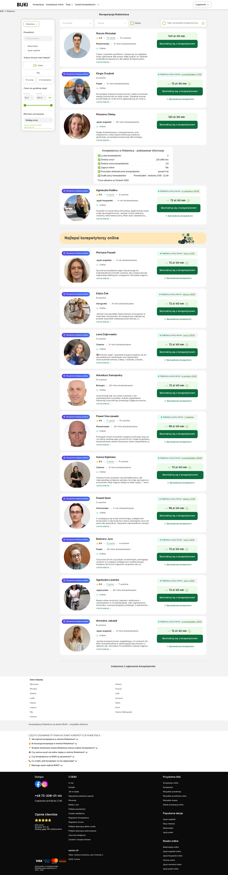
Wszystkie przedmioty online (175, 796)
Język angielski (34, 50)
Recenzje (72, 800)
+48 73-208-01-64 (48, 795)
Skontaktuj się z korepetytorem (177, 44)
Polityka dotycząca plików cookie (82, 826)
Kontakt (71, 787)
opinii (44, 829)
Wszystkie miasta (170, 800)
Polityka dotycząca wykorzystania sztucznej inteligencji (82, 833)
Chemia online (169, 860)
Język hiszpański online (172, 856)
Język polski (168, 832)
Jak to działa (73, 792)
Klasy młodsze (169, 824)
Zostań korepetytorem (85, 4)
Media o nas (73, 805)
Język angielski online (172, 851)
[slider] (25, 105)
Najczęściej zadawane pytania (81, 796)
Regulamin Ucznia (76, 822)
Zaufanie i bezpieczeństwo (79, 839)
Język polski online (171, 869)
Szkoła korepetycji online (173, 805)
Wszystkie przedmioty (172, 792)
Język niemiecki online (172, 864)
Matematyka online (171, 847)
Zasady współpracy (76, 813)
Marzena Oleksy (105, 114)
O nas (70, 783)
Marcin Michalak (106, 33)
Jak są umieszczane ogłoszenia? (33, 126)
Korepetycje (168, 787)
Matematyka (33, 46)
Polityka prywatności (76, 809)
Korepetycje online (55, 4)
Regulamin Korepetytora (78, 818)
